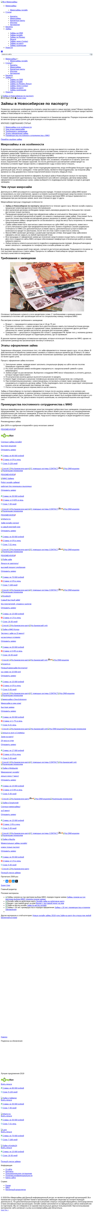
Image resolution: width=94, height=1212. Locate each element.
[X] (16, 881)
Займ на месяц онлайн (37, 905)
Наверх (4, 1037)
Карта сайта (11, 1178)
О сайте (9, 1169)
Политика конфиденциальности (19, 1176)
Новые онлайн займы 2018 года (46, 916)
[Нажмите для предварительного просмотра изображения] (17, 96)
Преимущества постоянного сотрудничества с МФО (28, 135)
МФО (8, 1188)
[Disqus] (47, 947)
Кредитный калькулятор (16, 1190)
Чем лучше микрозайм (15, 129)
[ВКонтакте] (7, 881)
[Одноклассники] (10, 881)
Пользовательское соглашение (19, 1173)
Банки (8, 1185)
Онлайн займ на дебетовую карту (50, 901)
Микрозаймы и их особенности (19, 127)
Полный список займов (11, 873)
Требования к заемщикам (16, 131)
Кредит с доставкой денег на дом (50, 903)
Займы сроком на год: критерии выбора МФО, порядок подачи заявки (46, 898)
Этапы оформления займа (17, 133)
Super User (21, 98)
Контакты (9, 1171)
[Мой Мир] (13, 881)
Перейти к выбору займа (11, 139)
